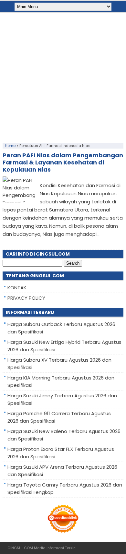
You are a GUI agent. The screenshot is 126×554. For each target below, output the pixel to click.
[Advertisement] (63, 76)
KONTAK (16, 287)
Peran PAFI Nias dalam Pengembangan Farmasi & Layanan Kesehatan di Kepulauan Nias (63, 162)
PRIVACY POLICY (26, 298)
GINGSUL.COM (20, 547)
